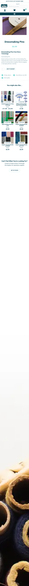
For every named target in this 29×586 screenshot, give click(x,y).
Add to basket (11, 69)
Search (17, 4)
